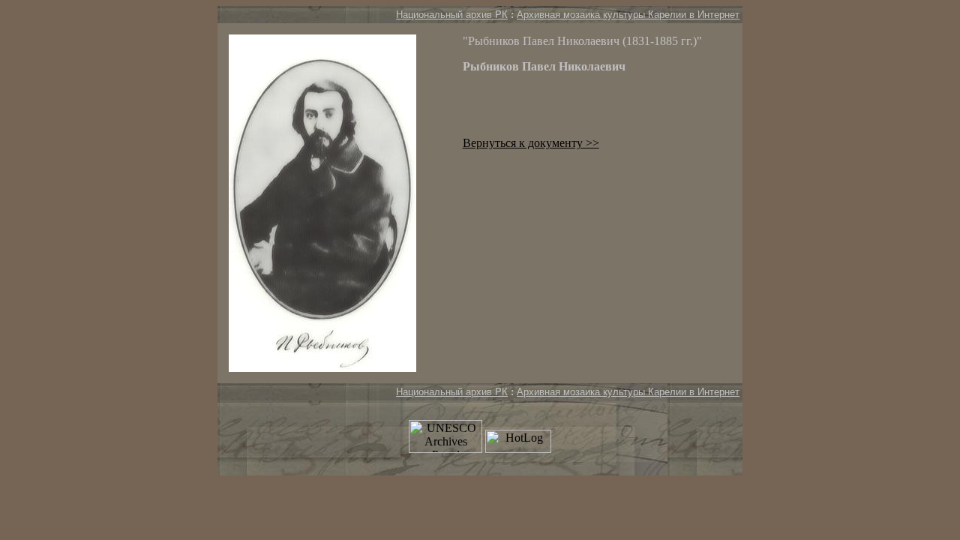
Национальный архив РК (452, 14)
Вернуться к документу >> (531, 142)
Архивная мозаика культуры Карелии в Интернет (628, 14)
